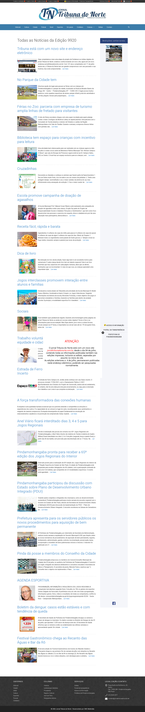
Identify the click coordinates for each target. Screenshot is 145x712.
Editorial (17, 27)
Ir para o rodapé (53, 1)
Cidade (35, 27)
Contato (109, 27)
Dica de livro (26, 253)
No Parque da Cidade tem (37, 80)
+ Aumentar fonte (116, 1)
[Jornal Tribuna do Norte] (72, 13)
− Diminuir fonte (104, 1)
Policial (43, 27)
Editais (101, 27)
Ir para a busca (42, 1)
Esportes (60, 27)
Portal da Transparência (86, 1)
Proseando (47, 690)
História (46, 685)
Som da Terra (48, 695)
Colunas (89, 27)
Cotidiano (80, 27)
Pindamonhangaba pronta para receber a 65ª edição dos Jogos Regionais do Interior (52, 454)
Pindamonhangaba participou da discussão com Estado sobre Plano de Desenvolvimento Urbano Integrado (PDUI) (54, 487)
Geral (51, 27)
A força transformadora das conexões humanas (54, 400)
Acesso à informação (115, 325)
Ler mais (65, 69)
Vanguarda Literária (50, 698)
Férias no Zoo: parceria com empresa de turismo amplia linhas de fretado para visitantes (54, 109)
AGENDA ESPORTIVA (33, 580)
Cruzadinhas (26, 169)
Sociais (22, 311)
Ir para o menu (31, 1)
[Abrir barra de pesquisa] (129, 27)
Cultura (26, 27)
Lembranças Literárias (51, 688)
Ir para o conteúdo (19, 1)
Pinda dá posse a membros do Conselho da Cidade (56, 553)
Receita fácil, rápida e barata (38, 227)
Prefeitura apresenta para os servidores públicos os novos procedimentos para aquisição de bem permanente (56, 522)
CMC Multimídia (89, 709)
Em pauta (70, 27)
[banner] (72, 377)
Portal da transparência (113, 330)
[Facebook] (114, 604)
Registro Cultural (49, 693)
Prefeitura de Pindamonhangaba (114, 336)
